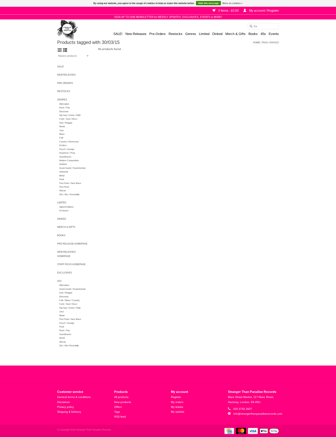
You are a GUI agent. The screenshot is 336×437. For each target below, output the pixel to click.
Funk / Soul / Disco (68, 119)
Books (253, 34)
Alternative (64, 104)
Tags (265, 42)
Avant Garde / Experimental (72, 168)
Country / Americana (69, 141)
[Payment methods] (229, 430)
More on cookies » (232, 3)
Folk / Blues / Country (69, 300)
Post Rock (64, 187)
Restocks (175, 34)
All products (121, 397)
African (62, 190)
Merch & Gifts (235, 34)
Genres (190, 34)
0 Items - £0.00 (228, 10)
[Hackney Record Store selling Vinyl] (77, 30)
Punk (61, 179)
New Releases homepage (66, 254)
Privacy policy (65, 406)
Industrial (63, 172)
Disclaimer (63, 402)
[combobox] (263, 26)
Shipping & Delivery (69, 411)
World (62, 126)
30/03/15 (274, 42)
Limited (204, 34)
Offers (118, 406)
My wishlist (177, 411)
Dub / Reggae (65, 123)
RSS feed (120, 416)
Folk (61, 138)
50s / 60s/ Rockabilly (69, 345)
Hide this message (208, 3)
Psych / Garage (66, 149)
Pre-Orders (157, 34)
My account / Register (263, 10)
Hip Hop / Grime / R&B (69, 115)
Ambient (63, 164)
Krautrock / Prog (67, 153)
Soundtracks (65, 157)
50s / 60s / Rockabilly (69, 194)
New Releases (135, 34)
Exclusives (64, 272)
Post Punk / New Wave (70, 183)
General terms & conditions (74, 397)
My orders (177, 402)
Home (256, 42)
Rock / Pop (64, 107)
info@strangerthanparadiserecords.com (257, 413)
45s (263, 34)
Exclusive (63, 210)
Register (176, 397)
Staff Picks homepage (71, 264)
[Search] (250, 26)
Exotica (62, 145)
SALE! (117, 34)
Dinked (217, 34)
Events (274, 34)
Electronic (64, 111)
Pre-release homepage (72, 243)
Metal (61, 175)
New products (122, 402)
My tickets (177, 406)
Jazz (61, 130)
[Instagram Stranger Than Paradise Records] (178, 374)
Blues (62, 134)
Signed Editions (66, 207)
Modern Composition (69, 160)
